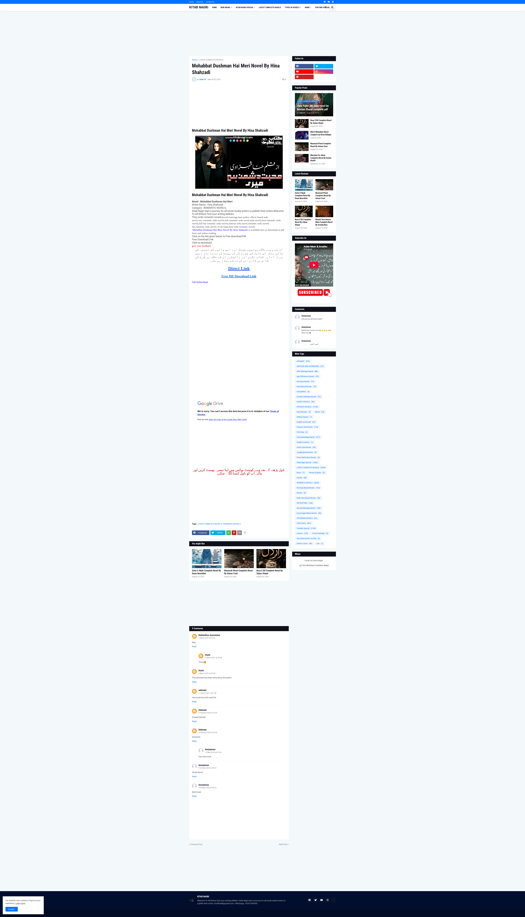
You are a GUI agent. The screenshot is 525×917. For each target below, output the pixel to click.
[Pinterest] (234, 532)
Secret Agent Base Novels (309, 513)
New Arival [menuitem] (225, 7)
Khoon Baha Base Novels (308, 457)
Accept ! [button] (11, 909)
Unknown (203, 710)
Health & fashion (305, 442)
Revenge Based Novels (308, 488)
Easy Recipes (304, 412)
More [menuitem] (307, 7)
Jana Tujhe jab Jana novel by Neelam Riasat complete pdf (313, 107)
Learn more (20, 903)
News (301, 473)
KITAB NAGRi (198, 7)
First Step (302, 432)
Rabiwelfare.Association (209, 635)
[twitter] (323, 66)
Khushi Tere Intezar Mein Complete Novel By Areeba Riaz (324, 222)
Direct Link (239, 268)
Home (191, 2)
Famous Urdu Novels (307, 427)
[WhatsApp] (228, 532)
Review (301, 493)
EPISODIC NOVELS (307, 407)
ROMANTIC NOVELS (232, 524)
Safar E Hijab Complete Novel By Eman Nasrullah (206, 572)
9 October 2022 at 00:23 (207, 768)
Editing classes (304, 417)
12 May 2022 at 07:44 (213, 752)
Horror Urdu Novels (306, 447)
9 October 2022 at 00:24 (207, 788)
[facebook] (325, 2)
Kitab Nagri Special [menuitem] (244, 7)
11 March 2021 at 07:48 (207, 693)
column (302, 533)
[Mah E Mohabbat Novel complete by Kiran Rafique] (302, 135)
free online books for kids (308, 538)
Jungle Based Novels (307, 452)
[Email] (239, 532)
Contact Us (210, 2)
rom (320, 543)
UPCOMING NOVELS (307, 518)
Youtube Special (306, 528)
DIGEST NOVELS (305, 402)
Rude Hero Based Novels (308, 498)
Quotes (302, 478)
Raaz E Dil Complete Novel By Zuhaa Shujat (269, 572)
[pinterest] (333, 2)
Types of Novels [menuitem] (292, 7)
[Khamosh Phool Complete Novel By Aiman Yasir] (239, 558)
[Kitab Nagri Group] (323, 77)
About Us (199, 2)
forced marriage (320, 533)
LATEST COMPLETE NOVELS (211, 60)
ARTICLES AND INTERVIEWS (310, 366)
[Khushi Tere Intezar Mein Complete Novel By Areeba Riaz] (324, 211)
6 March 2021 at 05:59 (207, 673)
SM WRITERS (305, 503)
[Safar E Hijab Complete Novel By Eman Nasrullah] (206, 558)
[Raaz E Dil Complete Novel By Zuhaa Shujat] (271, 558)
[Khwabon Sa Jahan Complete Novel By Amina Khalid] (302, 158)
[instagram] (323, 71)
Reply (194, 646)
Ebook (319, 412)
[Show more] (245, 532)
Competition (303, 392)
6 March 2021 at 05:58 (213, 658)
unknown (202, 690)
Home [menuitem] (214, 7)
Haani (207, 655)
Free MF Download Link (238, 276)
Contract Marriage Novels (309, 397)
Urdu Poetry (304, 523)
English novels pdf (306, 422)
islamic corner (304, 543)
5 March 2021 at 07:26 (207, 638)
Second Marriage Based (309, 508)
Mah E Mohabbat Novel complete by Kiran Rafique (320, 133)
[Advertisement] (262, 33)
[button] (326, 7)
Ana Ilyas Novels (305, 381)
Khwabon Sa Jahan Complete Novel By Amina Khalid (320, 158)
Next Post (283, 844)
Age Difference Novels (308, 376)
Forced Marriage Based (308, 437)
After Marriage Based (307, 371)
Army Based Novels (306, 386)
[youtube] (329, 2)
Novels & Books (317, 473)
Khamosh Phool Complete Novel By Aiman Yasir (238, 572)
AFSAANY (303, 361)
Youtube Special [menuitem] (322, 7)
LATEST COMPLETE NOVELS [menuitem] (270, 7)
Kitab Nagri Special (307, 462)
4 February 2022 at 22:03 (208, 713)
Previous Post (196, 844)
